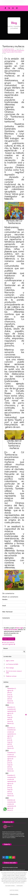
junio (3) (9, 695)
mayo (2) (9, 742)
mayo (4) (9, 717)
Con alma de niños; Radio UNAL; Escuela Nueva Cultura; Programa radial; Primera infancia (13, 51)
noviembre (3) (11, 777)
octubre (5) (10, 804)
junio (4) (9, 740)
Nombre (4, 599)
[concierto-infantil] (17, 852)
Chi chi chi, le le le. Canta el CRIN (14, 672)
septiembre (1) (11, 688)
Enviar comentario (8, 639)
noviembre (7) (11, 752)
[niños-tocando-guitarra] (11, 852)
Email (4, 605)
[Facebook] (5, 8)
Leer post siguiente (8, 644)
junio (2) (9, 787)
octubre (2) (10, 732)
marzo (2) (10, 769)
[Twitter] (9, 8)
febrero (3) (10, 796)
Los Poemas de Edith (12, 664)
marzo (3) (10, 721)
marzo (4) (10, 746)
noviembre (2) (11, 709)
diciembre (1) (11, 707)
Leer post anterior (8, 642)
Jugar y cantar (10, 660)
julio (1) (9, 715)
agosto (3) (10, 690)
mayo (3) (9, 697)
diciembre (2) (11, 800)
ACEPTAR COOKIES (14, 890)
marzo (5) (10, 701)
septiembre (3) (11, 781)
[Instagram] (16, 8)
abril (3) (9, 699)
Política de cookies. (14, 894)
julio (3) (9, 692)
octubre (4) (10, 779)
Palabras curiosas (11, 676)
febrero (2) (10, 703)
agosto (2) (10, 736)
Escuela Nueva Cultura (9, 49)
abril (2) (9, 791)
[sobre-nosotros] (4, 852)
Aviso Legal (19, 628)
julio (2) (9, 761)
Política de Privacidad (10, 629)
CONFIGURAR (19, 885)
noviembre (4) (11, 802)
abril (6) (9, 767)
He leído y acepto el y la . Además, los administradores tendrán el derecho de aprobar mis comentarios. (15, 631)
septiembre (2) (11, 711)
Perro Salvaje (10, 668)
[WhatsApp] (13, 8)
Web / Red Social (7, 612)
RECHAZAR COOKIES (10, 885)
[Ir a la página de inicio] (2, 2)
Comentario (6, 618)
